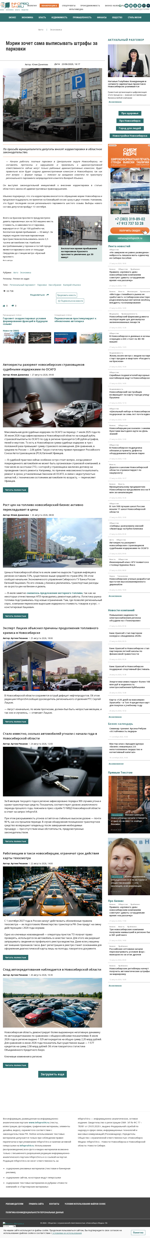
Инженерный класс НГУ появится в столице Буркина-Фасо (129, 563)
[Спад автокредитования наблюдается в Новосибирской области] (52, 1003)
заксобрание (54, 284)
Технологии (122, 576)
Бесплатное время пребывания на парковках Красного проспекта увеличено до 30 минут (79, 253)
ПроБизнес (135, 269)
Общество (114, 249)
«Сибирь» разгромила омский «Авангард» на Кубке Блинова (126, 527)
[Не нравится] (13, 305)
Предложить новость (66, 295)
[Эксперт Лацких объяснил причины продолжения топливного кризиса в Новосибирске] (52, 666)
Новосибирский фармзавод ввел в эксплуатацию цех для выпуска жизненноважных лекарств (129, 319)
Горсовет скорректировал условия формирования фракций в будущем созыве (25, 321)
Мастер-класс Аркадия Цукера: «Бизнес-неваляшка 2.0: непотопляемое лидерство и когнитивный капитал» (126, 748)
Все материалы (115, 102)
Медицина (114, 314)
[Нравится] (4, 305)
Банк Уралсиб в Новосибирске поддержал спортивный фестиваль (129, 668)
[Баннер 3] (65, 337)
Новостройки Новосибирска (130, 135)
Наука (112, 576)
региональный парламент (22, 284)
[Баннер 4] (91, 337)
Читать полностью (15, 489)
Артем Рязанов (19, 638)
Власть (121, 291)
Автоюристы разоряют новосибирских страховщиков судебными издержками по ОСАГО (129, 545)
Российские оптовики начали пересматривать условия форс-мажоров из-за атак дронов (127, 951)
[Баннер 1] (14, 337)
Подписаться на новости (72, 301)
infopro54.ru (27, 1145)
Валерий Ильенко (72, 284)
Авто (41, 29)
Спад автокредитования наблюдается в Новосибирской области (52, 969)
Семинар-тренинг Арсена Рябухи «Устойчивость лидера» (127, 730)
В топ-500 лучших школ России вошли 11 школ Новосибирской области (127, 509)
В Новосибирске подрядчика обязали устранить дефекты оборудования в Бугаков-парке (127, 450)
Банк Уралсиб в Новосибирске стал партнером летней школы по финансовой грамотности (129, 651)
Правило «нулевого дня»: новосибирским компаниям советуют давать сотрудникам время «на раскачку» (127, 276)
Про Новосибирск (130, 120)
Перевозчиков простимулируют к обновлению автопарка (75, 320)
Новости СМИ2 (11, 330)
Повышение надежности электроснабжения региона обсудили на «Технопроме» (125, 617)
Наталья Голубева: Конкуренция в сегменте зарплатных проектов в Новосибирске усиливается (127, 84)
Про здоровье (129, 113)
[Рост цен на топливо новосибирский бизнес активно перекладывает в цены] (52, 543)
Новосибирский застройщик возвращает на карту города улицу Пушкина (129, 394)
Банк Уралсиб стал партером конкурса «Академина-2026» (125, 634)
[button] (120, 5)
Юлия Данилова (20, 374)
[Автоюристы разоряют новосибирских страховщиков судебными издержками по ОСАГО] (52, 402)
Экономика (56, 29)
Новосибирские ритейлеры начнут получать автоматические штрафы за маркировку (129, 971)
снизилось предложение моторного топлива (54, 593)
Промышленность (129, 314)
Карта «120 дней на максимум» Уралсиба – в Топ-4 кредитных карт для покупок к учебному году (129, 702)
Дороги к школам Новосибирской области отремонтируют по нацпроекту (128, 470)
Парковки (42, 284)
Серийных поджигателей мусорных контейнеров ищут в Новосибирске (129, 376)
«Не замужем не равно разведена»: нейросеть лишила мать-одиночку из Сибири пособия (129, 255)
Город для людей (130, 128)
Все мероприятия (116, 763)
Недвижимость (116, 353)
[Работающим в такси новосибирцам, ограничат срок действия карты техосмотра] (52, 891)
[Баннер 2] (39, 337)
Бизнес (112, 269)
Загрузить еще (52, 1074)
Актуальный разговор (126, 40)
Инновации (132, 291)
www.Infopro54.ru (39, 1122)
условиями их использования (67, 1233)
